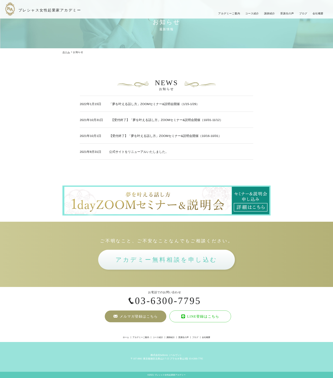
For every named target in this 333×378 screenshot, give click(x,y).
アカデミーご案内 (229, 13)
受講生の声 (287, 13)
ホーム (66, 52)
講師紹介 (269, 13)
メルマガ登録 (138, 316)
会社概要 (318, 13)
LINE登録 (202, 316)
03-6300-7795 (168, 300)
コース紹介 (252, 13)
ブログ (303, 13)
